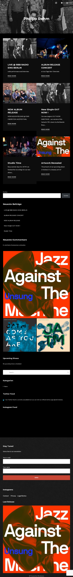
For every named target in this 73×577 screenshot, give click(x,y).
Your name (6, 467)
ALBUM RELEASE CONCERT (14, 215)
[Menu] (67, 3)
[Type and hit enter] (68, 372)
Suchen (5, 192)
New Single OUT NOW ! (12, 226)
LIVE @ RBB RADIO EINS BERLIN (15, 210)
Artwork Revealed (51, 163)
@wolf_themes (58, 399)
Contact (6, 496)
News (6, 386)
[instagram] (56, 2)
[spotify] (61, 2)
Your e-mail (6, 457)
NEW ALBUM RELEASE (12, 220)
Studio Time (14, 163)
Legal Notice (21, 496)
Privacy (13, 496)
